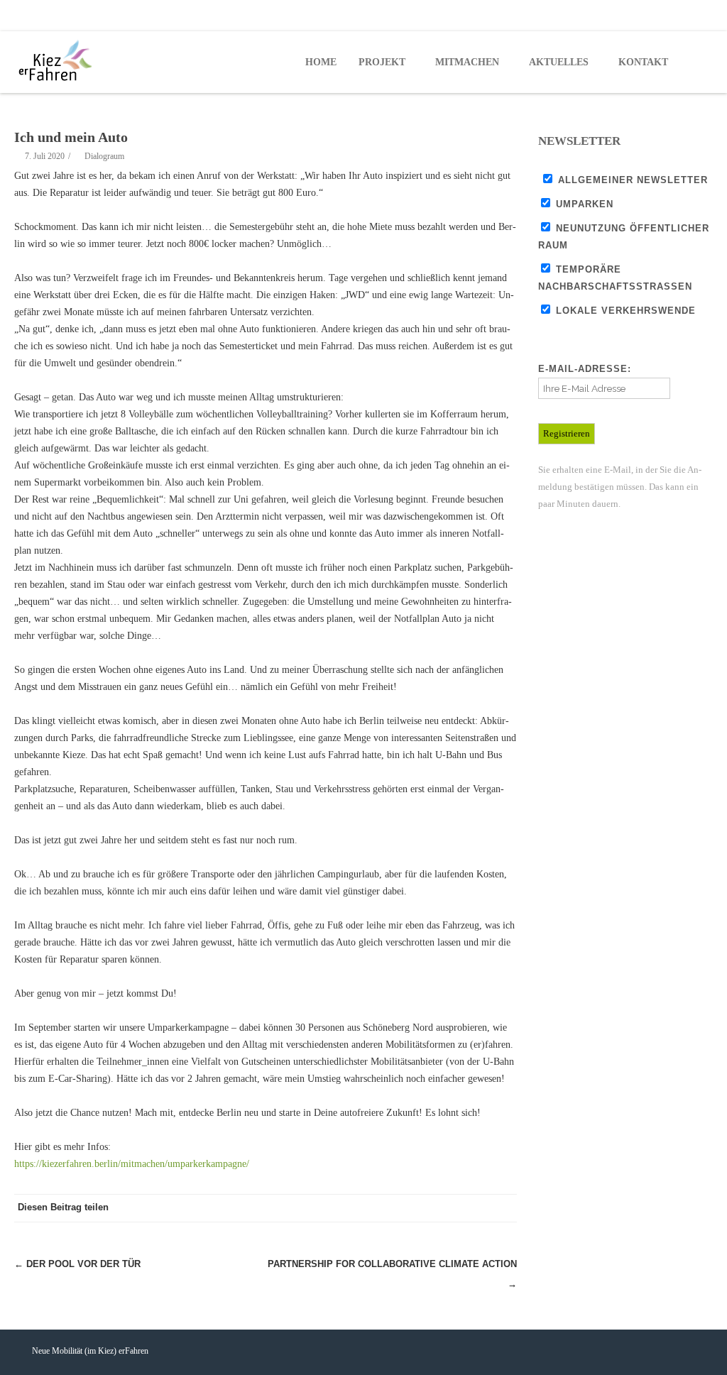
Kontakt (643, 62)
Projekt (382, 62)
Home (321, 62)
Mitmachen (467, 62)
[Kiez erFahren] (58, 61)
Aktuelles (559, 62)
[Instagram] (698, 15)
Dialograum (104, 156)
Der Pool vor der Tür (77, 1264)
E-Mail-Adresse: (584, 368)
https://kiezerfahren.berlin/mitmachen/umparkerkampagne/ (131, 1163)
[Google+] (474, 1208)
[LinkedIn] (502, 1208)
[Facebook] (642, 15)
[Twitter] (670, 15)
